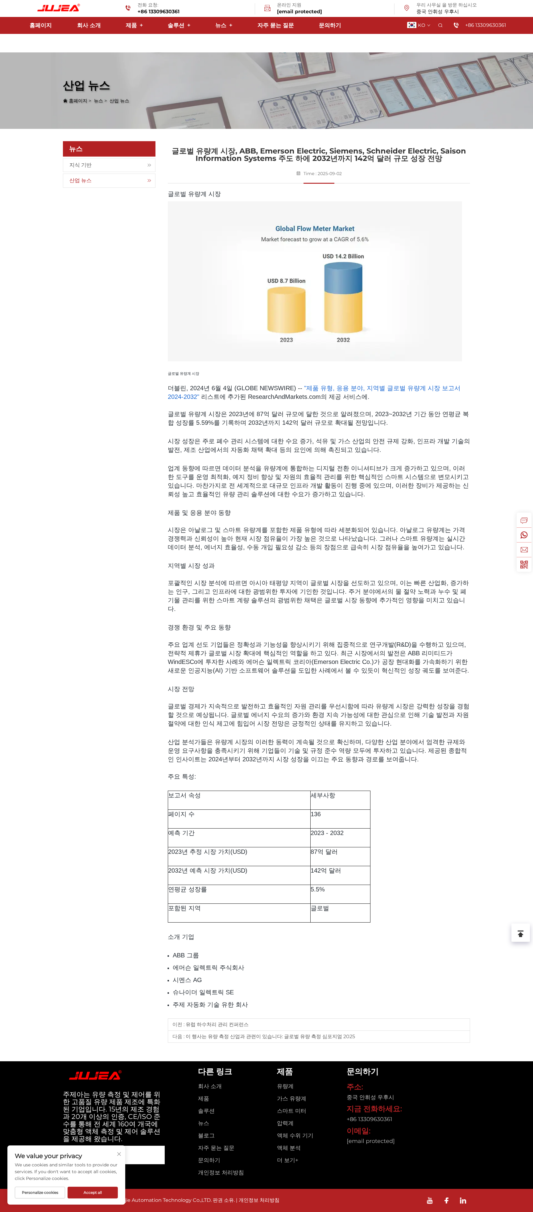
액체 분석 (289, 1147)
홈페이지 (41, 25)
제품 (134, 25)
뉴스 (223, 25)
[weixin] (524, 564)
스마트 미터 (291, 1111)
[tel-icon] (128, 9)
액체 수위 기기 (295, 1135)
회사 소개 (89, 25)
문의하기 (330, 25)
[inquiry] (524, 520)
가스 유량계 (291, 1098)
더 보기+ (287, 1160)
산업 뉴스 (119, 101)
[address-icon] (406, 9)
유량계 (285, 1086)
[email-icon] (267, 9)
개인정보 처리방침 (221, 1172)
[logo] (57, 8)
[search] (440, 25)
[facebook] (446, 1200)
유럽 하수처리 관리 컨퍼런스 (216, 1024)
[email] (524, 549)
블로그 (206, 1135)
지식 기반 (80, 165)
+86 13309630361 (159, 11)
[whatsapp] (524, 534)
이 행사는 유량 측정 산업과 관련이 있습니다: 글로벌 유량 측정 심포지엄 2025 (269, 1036)
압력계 (285, 1123)
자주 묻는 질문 (276, 25)
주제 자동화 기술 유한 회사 (210, 1004)
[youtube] (430, 1200)
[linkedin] (463, 1200)
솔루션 (179, 25)
